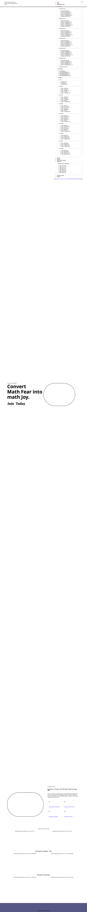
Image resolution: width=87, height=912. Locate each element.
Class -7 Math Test (64, 143)
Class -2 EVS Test (64, 98)
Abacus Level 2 (62, 28)
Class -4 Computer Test (65, 121)
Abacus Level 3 (62, 38)
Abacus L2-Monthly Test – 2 (66, 32)
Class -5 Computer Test (65, 131)
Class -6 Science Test (65, 137)
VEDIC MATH (60, 68)
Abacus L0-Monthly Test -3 (66, 14)
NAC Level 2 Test (63, 167)
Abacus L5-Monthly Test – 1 (66, 61)
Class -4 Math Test (64, 115)
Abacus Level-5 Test (65, 60)
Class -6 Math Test (64, 135)
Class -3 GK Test (64, 110)
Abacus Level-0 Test (65, 10)
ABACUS (59, 6)
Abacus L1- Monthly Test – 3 (66, 24)
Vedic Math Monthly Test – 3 (65, 74)
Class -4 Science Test (65, 116)
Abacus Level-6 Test (63, 66)
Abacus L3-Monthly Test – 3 (66, 43)
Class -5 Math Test (64, 125)
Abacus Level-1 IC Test (65, 26)
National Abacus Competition (63, 163)
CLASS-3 (61, 103)
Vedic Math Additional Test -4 (65, 75)
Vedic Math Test (63, 71)
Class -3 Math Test (64, 105)
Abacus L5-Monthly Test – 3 (66, 63)
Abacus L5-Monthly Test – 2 (66, 62)
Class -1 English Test (65, 90)
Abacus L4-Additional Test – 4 (67, 54)
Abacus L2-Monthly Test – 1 (66, 31)
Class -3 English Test (65, 109)
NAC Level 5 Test (63, 171)
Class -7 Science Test (65, 145)
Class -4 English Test (65, 119)
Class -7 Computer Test (65, 146)
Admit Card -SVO (60, 175)
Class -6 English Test (65, 136)
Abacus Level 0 (62, 8)
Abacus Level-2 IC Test (65, 36)
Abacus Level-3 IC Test (65, 46)
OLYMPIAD (60, 77)
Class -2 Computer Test (65, 101)
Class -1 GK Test (64, 91)
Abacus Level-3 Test (65, 40)
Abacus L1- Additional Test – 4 (67, 25)
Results (58, 176)
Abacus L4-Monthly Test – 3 (66, 53)
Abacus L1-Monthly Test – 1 (66, 21)
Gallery (58, 158)
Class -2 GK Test (64, 100)
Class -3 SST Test (64, 108)
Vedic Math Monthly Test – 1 (65, 72)
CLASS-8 (61, 148)
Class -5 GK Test (64, 130)
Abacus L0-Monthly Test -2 (66, 13)
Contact (58, 159)
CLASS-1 (61, 86)
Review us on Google (61, 160)
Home (58, 2)
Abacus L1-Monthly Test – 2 (66, 22)
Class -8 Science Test (65, 152)
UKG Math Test (64, 81)
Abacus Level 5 (62, 58)
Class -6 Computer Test (65, 138)
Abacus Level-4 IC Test (65, 56)
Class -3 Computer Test (65, 111)
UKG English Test (64, 84)
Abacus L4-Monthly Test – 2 (66, 52)
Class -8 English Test (65, 151)
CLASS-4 (61, 113)
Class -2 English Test (65, 99)
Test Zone (59, 161)
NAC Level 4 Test (63, 170)
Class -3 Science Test (65, 106)
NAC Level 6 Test (63, 172)
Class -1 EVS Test (64, 89)
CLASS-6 (61, 133)
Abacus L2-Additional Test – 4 (67, 35)
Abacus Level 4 (62, 48)
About (58, 3)
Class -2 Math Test (64, 97)
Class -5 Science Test (65, 126)
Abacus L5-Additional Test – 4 (67, 64)
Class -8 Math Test (64, 150)
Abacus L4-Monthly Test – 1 (66, 51)
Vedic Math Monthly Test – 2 (65, 73)
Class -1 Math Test (64, 88)
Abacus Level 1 (62, 18)
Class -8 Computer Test (65, 154)
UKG (60, 79)
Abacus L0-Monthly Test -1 (66, 11)
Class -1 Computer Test (65, 92)
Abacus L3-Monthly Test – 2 (66, 42)
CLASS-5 (61, 123)
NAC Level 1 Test (63, 166)
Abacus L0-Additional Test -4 (66, 15)
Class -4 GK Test (64, 120)
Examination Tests (61, 4)
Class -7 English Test (65, 144)
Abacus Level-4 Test (65, 50)
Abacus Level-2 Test (65, 30)
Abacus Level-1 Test (65, 20)
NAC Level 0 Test (63, 165)
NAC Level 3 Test (63, 169)
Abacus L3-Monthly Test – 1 (66, 41)
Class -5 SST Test (64, 127)
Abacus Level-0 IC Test (65, 16)
